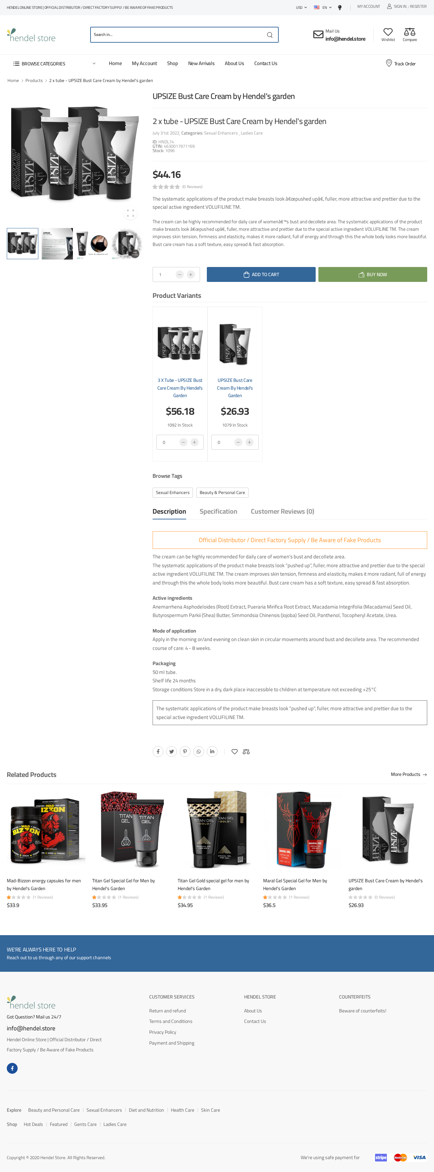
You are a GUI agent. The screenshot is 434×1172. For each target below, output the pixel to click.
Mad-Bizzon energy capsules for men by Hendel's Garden (44, 884)
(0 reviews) (192, 187)
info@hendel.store (345, 39)
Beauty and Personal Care (54, 1110)
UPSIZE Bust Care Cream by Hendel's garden (235, 388)
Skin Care (210, 1110)
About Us (234, 63)
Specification (218, 511)
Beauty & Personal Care (222, 492)
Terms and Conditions (171, 1021)
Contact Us (265, 63)
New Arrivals (201, 63)
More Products (405, 775)
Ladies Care (251, 133)
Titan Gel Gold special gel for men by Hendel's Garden (213, 884)
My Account (368, 7)
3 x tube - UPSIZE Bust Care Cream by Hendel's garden (180, 388)
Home (115, 63)
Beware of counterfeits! (362, 1010)
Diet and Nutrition (146, 1110)
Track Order (405, 63)
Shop (172, 63)
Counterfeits (355, 996)
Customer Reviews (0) (282, 511)
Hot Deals (33, 1124)
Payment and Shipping (171, 1043)
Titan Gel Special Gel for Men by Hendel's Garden (123, 884)
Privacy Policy (162, 1032)
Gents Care (85, 1124)
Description (169, 511)
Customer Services (172, 996)
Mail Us (332, 31)
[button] (54, 63)
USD (299, 7)
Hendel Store (260, 996)
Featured (58, 1124)
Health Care (182, 1110)
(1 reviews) (43, 897)
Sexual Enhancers (221, 133)
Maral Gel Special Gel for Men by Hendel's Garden (295, 884)
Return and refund (167, 1010)
